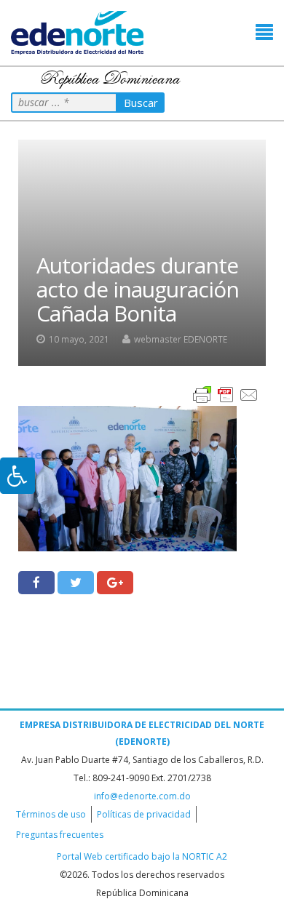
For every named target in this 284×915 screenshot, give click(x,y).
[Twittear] (76, 582)
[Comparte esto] (36, 582)
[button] (264, 32)
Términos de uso (51, 814)
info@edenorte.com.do (142, 796)
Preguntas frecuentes (59, 834)
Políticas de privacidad (144, 814)
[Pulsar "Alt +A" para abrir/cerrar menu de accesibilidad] (17, 476)
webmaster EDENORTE (180, 339)
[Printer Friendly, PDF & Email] (226, 394)
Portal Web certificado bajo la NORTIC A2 (142, 856)
